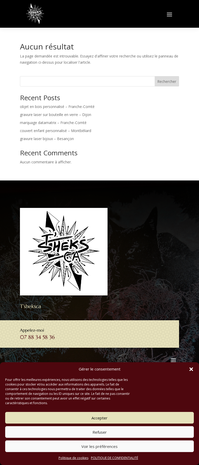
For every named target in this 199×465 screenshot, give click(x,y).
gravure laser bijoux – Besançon (47, 138)
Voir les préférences (99, 446)
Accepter (99, 417)
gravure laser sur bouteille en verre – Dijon (55, 114)
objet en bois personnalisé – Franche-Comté (57, 106)
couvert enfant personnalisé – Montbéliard (55, 130)
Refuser (100, 432)
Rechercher (166, 81)
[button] (191, 369)
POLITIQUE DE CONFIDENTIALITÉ (114, 458)
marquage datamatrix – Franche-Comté (53, 122)
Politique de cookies (73, 458)
